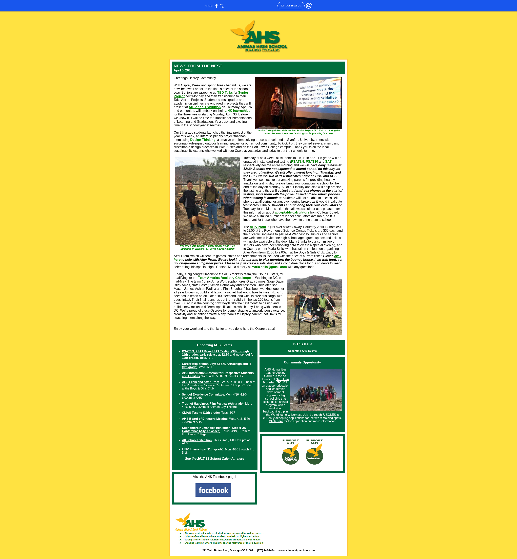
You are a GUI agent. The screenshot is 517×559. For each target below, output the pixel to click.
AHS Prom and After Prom (200, 382)
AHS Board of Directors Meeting (205, 418)
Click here (276, 421)
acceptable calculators (292, 212)
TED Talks (225, 92)
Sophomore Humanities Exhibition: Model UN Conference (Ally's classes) (214, 429)
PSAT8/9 (297, 161)
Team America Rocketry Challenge (224, 278)
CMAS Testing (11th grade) (201, 412)
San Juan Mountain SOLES (276, 381)
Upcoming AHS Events (302, 350)
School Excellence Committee (203, 394)
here (240, 458)
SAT (328, 161)
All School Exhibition (205, 107)
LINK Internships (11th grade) (202, 449)
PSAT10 (312, 161)
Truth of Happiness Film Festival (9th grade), (213, 403)
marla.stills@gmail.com (269, 267)
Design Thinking (202, 139)
